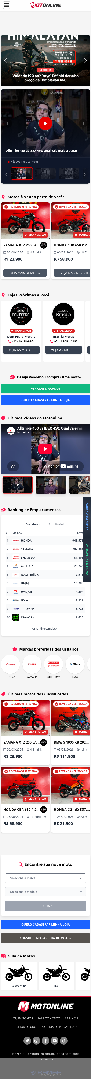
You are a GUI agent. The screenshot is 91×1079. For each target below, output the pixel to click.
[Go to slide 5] (85, 40)
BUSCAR (46, 906)
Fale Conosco (49, 1018)
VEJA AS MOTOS (21, 350)
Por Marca (32, 524)
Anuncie (71, 1018)
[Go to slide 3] (78, 40)
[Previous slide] (5, 60)
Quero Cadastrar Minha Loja (45, 400)
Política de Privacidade (59, 1027)
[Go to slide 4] (82, 40)
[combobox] (45, 878)
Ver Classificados (45, 388)
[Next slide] (85, 60)
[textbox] (24, 878)
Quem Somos (23, 1018)
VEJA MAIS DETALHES (25, 273)
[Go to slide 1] (72, 40)
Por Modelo (57, 524)
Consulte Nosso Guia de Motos (45, 938)
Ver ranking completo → (45, 628)
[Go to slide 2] (75, 40)
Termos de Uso (24, 1027)
